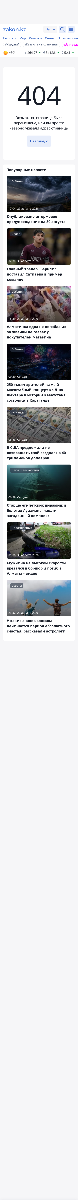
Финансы (35, 38)
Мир (23, 38)
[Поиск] (62, 29)
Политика (9, 38)
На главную (39, 141)
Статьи (50, 38)
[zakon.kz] (14, 29)
